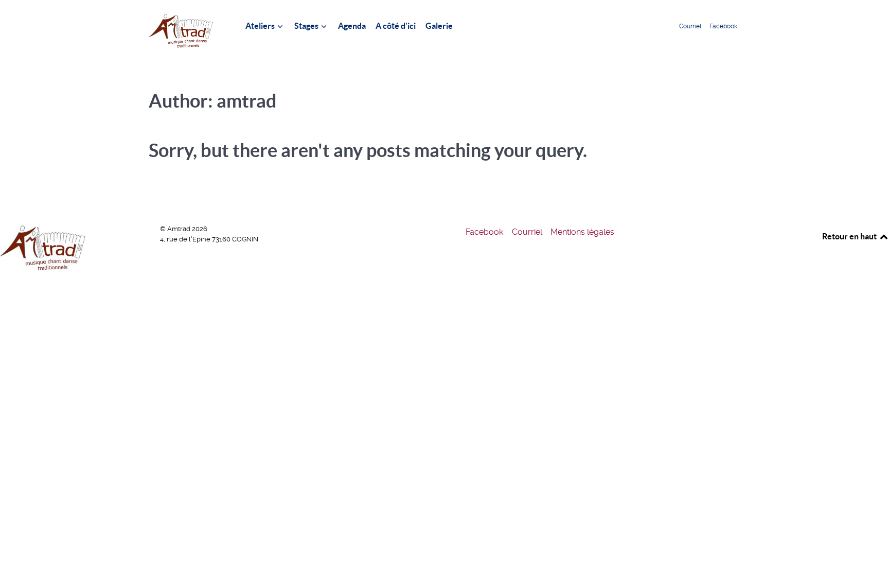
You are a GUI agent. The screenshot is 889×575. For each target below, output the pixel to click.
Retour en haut (850, 236)
